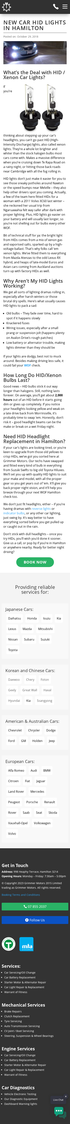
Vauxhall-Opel (18, 823)
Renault (49, 802)
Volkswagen (42, 823)
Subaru (29, 639)
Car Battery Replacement (19, 977)
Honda (32, 618)
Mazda (27, 629)
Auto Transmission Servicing (22, 1026)
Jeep (52, 741)
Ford (11, 741)
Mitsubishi (45, 629)
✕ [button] (66, 1096)
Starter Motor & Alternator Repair (25, 982)
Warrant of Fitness (15, 992)
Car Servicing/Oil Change (19, 972)
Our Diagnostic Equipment (21, 1099)
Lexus (12, 629)
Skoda (53, 813)
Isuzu (46, 618)
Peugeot (14, 802)
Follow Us (37, 920)
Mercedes (37, 791)
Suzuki (45, 639)
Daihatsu (14, 618)
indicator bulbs (14, 513)
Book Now (35, 562)
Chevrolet (15, 730)
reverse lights (41, 509)
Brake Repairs (13, 1011)
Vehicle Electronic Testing (20, 1094)
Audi (34, 770)
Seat (39, 813)
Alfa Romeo (16, 770)
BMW (47, 770)
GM (23, 741)
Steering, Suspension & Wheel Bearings (29, 1036)
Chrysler (34, 730)
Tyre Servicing (13, 1021)
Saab (26, 813)
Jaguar (40, 781)
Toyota (13, 650)
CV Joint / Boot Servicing (19, 1031)
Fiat (27, 781)
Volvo (12, 834)
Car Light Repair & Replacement (24, 987)
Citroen (13, 781)
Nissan (13, 639)
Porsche (32, 802)
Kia (59, 618)
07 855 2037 (37, 906)
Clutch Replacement (16, 1016)
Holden (37, 741)
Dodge (51, 730)
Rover (12, 813)
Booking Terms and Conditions (21, 895)
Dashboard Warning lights (20, 1104)
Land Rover (16, 791)
